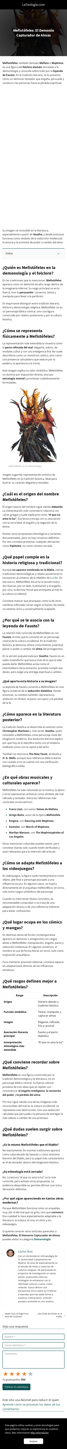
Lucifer (54, 577)
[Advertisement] (33, 121)
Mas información (40, 1432)
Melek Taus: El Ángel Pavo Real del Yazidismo (17, 1315)
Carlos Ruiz (25, 1251)
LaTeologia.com (33, 4)
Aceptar (33, 1441)
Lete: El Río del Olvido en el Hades (49, 1315)
